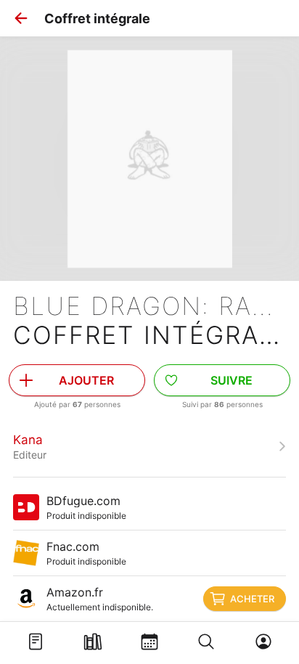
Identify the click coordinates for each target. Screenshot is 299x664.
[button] (21, 18)
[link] (149, 446)
